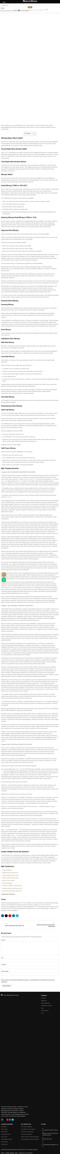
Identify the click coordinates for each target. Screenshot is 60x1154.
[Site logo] (30, 2)
